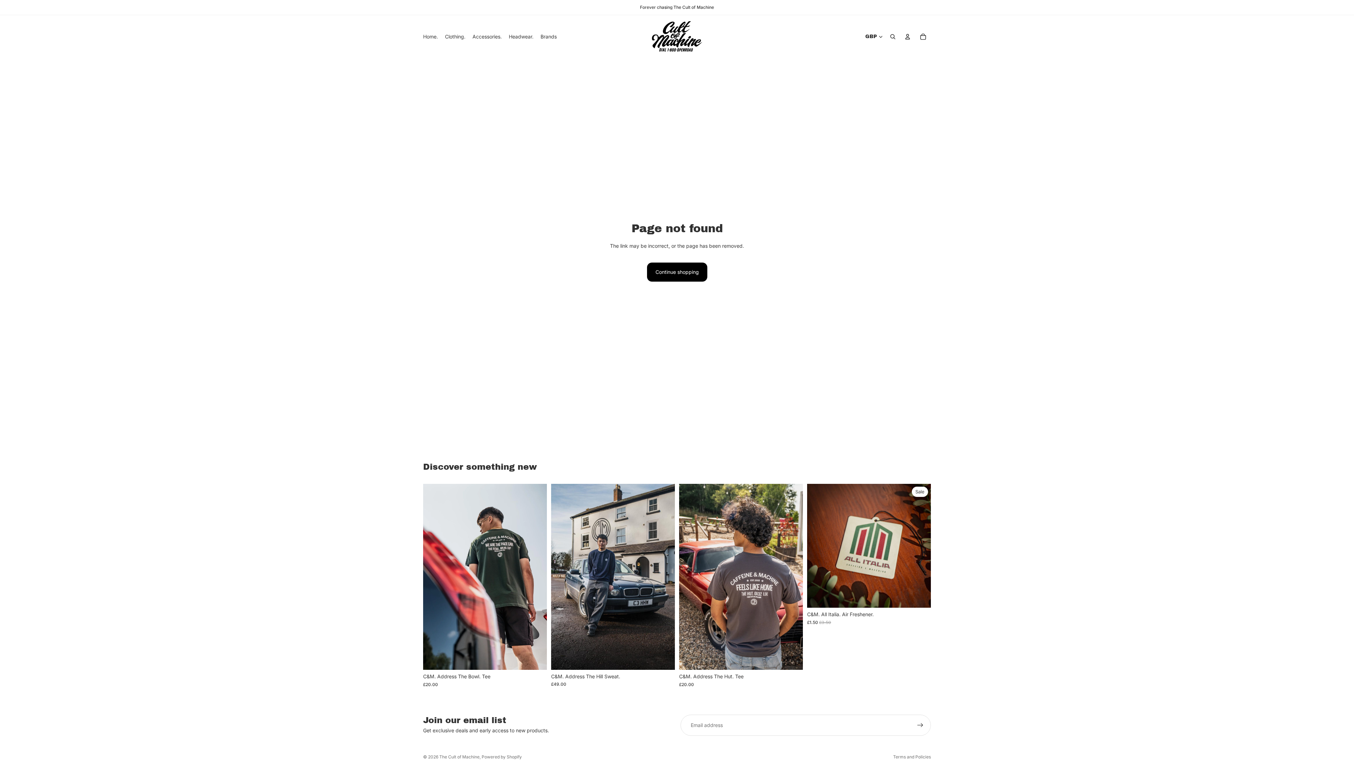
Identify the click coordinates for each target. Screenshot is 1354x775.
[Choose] (536, 659)
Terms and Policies (912, 756)
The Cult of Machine (459, 756)
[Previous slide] (433, 577)
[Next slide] (536, 577)
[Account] (907, 36)
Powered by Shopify (502, 756)
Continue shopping (677, 272)
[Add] (920, 597)
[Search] (893, 36)
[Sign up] (920, 725)
